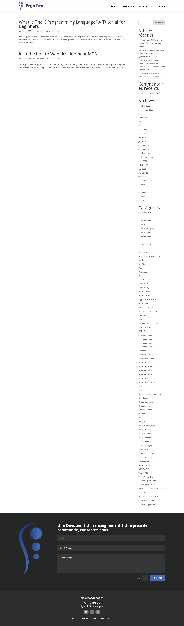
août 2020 (142, 200)
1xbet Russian (144, 236)
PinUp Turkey (144, 441)
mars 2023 (143, 133)
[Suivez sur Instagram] (97, 612)
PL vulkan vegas (145, 445)
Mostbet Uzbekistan (147, 382)
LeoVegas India (145, 339)
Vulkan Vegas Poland (147, 480)
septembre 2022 (145, 157)
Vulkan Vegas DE (145, 477)
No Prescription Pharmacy (149, 394)
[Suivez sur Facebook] (92, 612)
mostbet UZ (143, 378)
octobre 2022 (144, 153)
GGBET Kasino (144, 331)
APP (140, 248)
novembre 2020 (145, 192)
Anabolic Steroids (145, 244)
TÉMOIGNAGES (129, 6)
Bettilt (141, 260)
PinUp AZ (142, 421)
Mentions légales (79, 618)
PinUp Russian (144, 437)
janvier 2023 (143, 141)
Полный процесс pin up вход (151, 50)
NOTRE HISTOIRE (146, 6)
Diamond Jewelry (145, 307)
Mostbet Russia (145, 374)
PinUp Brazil (143, 429)
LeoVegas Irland (145, 343)
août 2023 (142, 113)
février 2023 (143, 137)
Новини (141, 492)
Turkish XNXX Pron (146, 461)
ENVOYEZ (158, 578)
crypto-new (143, 303)
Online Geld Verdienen (148, 402)
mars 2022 (143, 173)
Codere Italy (143, 287)
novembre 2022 (145, 149)
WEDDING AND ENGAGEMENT (151, 488)
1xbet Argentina (145, 220)
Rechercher (159, 22)
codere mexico (144, 291)
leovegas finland (145, 335)
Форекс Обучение (146, 504)
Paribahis (142, 413)
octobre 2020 (144, 196)
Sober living (143, 449)
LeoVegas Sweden (146, 346)
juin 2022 (142, 169)
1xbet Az (142, 224)
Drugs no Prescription (147, 311)
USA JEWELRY (144, 469)
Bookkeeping (144, 272)
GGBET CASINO (145, 327)
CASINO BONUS (145, 279)
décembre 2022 (145, 145)
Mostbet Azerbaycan (147, 354)
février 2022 (143, 176)
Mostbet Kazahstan (146, 366)
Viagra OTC (143, 473)
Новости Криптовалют (148, 496)
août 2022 (142, 161)
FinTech (141, 319)
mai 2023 (142, 125)
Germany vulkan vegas (148, 323)
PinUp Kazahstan (145, 433)
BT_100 (141, 275)
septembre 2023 (145, 110)
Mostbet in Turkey (146, 358)
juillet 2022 (143, 165)
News (140, 390)
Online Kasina (144, 406)
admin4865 (26, 31)
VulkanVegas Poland (147, 484)
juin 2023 (142, 121)
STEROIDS (143, 457)
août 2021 (142, 188)
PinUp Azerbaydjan (146, 425)
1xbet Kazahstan (145, 232)
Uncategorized (144, 465)
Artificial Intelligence (147, 252)
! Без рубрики (144, 212)
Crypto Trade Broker (147, 299)
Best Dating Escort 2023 (149, 256)
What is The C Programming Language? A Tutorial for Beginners (72, 24)
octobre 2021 (144, 184)
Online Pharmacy (145, 409)
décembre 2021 (145, 180)
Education (142, 315)
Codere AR (143, 283)
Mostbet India (144, 362)
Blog (140, 268)
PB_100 (141, 417)
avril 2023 (142, 129)
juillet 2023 (143, 117)
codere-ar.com (144, 295)
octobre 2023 (144, 106)
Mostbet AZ (143, 350)
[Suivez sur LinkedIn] (86, 612)
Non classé (143, 398)
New (140, 386)
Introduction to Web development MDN (58, 54)
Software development (55, 31)
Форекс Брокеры (146, 500)
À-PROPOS (115, 6)
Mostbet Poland (145, 370)
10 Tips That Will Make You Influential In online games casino (150, 43)
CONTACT (161, 6)
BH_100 (141, 264)
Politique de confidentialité (100, 618)
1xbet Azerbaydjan (146, 228)
